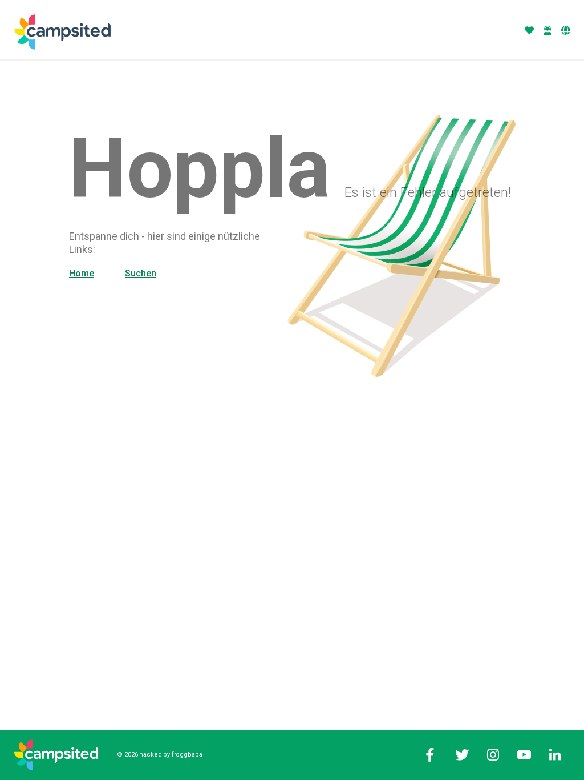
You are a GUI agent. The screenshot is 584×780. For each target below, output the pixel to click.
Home (81, 273)
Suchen (140, 273)
